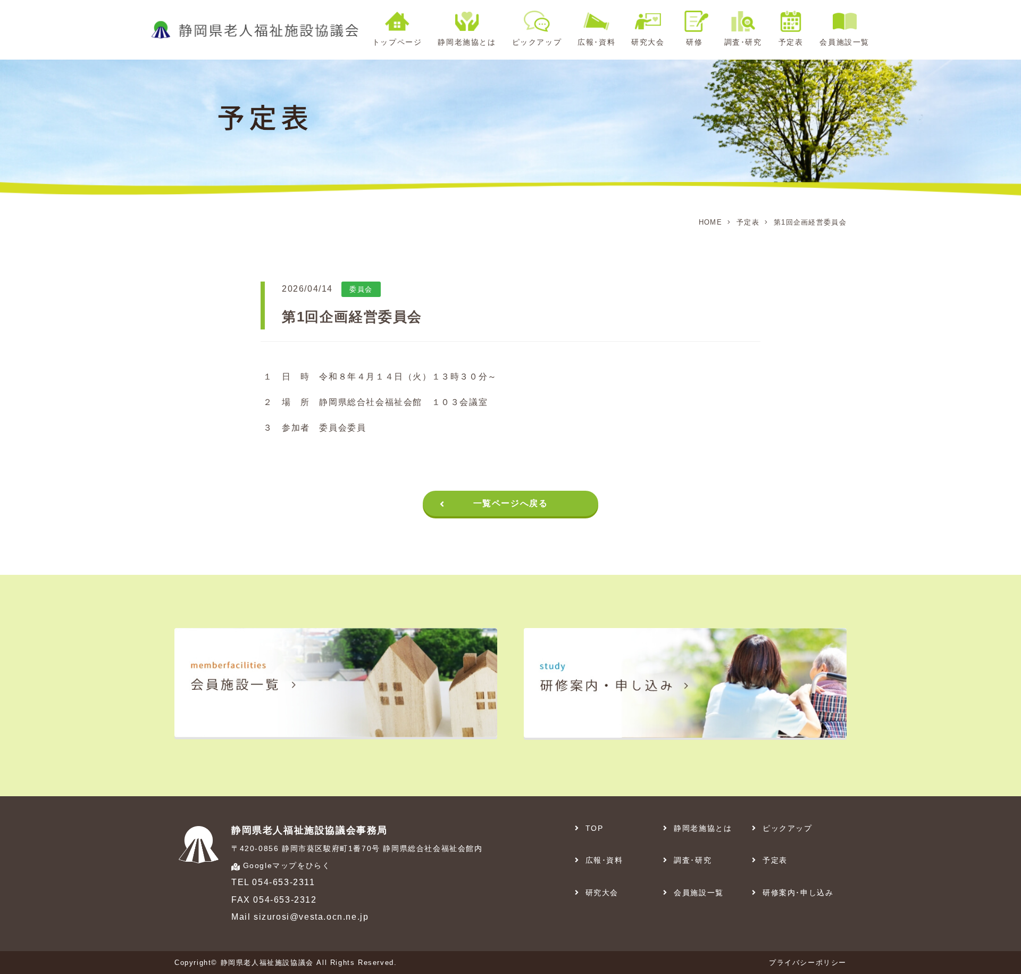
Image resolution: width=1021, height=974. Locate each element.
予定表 (748, 222)
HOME (710, 222)
